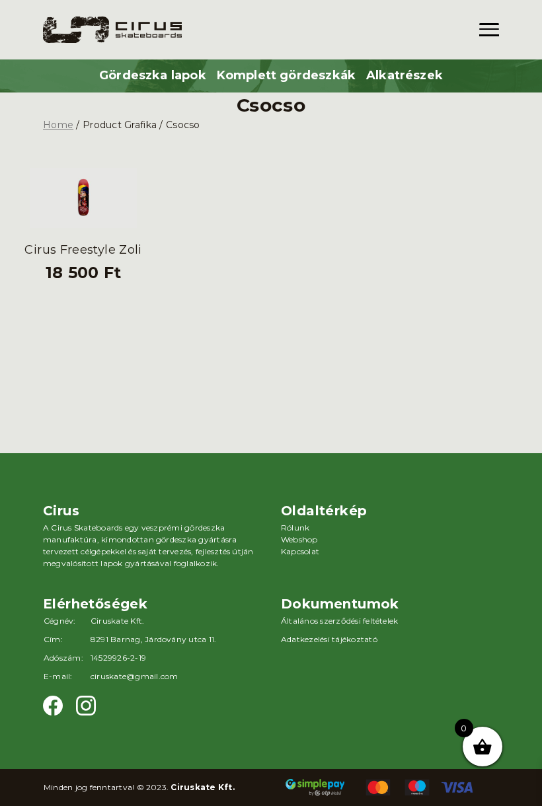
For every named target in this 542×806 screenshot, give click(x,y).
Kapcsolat (300, 551)
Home (58, 125)
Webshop (299, 539)
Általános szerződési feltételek (339, 621)
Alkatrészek (404, 75)
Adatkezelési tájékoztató (329, 639)
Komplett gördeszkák (286, 75)
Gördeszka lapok (152, 75)
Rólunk (295, 527)
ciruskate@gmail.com (134, 676)
